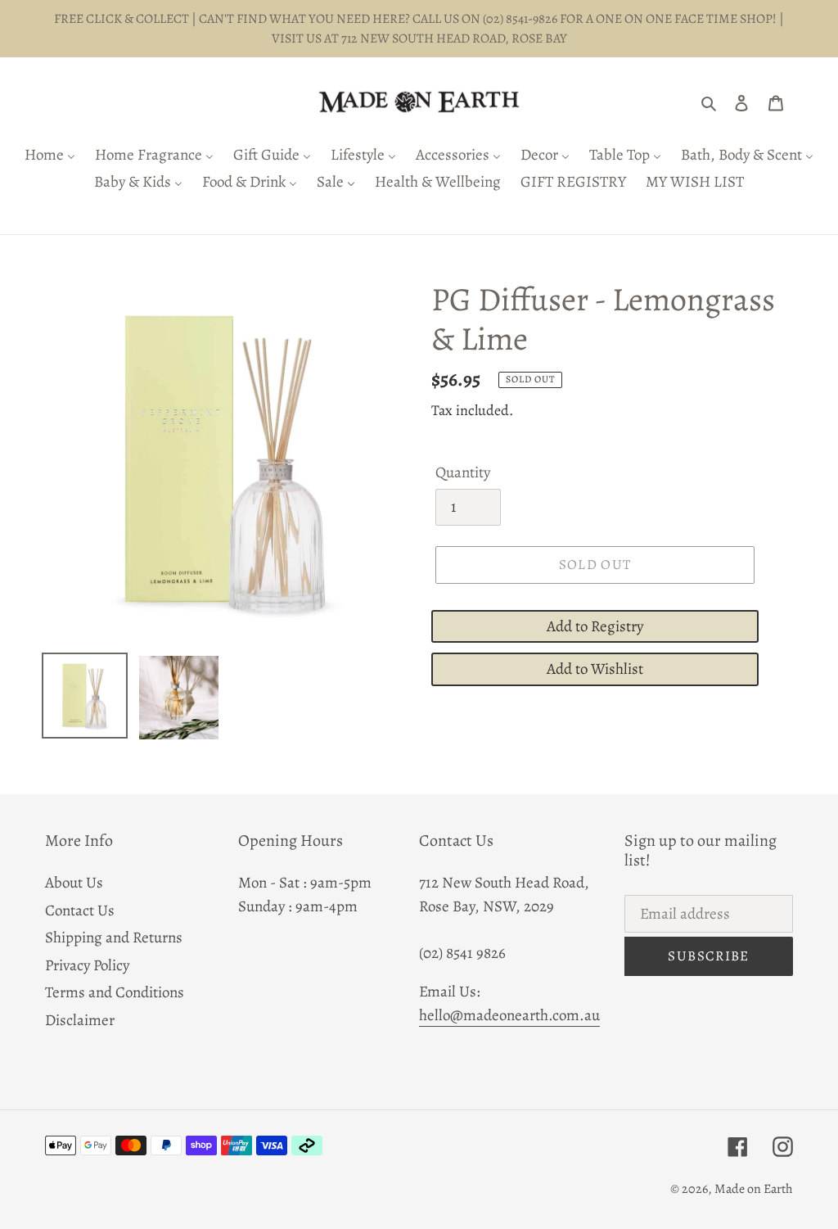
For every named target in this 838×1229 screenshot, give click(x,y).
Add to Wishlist (595, 669)
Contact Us (80, 910)
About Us (74, 882)
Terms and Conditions (114, 992)
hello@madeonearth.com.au (509, 1015)
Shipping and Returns (113, 937)
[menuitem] (50, 155)
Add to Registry (595, 626)
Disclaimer (80, 1020)
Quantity (462, 472)
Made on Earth (753, 1189)
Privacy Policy (87, 965)
